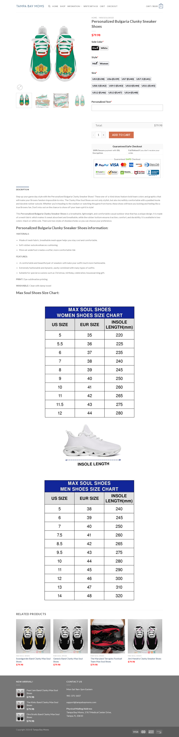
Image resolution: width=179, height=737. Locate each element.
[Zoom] (20, 87)
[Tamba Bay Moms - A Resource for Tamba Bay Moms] (30, 6)
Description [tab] (22, 189)
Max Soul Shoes (106, 18)
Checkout (112, 6)
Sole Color (98, 41)
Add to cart (121, 134)
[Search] (49, 6)
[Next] (82, 55)
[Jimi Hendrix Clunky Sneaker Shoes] (145, 636)
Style (95, 57)
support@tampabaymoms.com (81, 702)
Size (94, 73)
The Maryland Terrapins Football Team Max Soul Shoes (106, 660)
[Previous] (20, 55)
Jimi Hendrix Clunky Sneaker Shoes (144, 658)
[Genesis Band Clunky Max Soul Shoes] (70, 636)
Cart (102, 6)
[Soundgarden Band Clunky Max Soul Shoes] (33, 636)
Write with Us (90, 6)
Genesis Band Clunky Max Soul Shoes (68, 660)
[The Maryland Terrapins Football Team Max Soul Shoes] (107, 636)
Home (55, 6)
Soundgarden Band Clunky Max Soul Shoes (33, 660)
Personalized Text (102, 101)
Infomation (73, 6)
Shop (62, 6)
